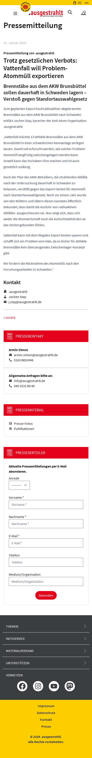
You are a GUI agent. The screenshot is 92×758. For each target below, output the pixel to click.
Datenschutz (46, 713)
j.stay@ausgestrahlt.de (25, 302)
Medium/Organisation (25, 574)
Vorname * (16, 497)
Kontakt (46, 719)
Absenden (46, 595)
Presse (46, 726)
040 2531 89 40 (24, 386)
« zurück (9, 317)
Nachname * (17, 517)
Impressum (46, 706)
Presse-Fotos (23, 423)
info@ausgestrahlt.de (29, 381)
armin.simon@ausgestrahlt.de (36, 355)
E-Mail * (14, 536)
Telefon (14, 555)
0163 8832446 (23, 360)
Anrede (14, 478)
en (87, 2)
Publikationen (24, 428)
